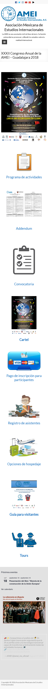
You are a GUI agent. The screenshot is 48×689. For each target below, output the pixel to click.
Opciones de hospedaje (24, 464)
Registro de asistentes (24, 423)
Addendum (24, 228)
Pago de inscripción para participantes (24, 378)
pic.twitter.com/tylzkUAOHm (17, 651)
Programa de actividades (24, 177)
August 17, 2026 (36, 656)
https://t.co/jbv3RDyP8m (18, 649)
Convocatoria (24, 284)
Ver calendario (7, 589)
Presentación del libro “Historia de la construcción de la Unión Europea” (25, 582)
